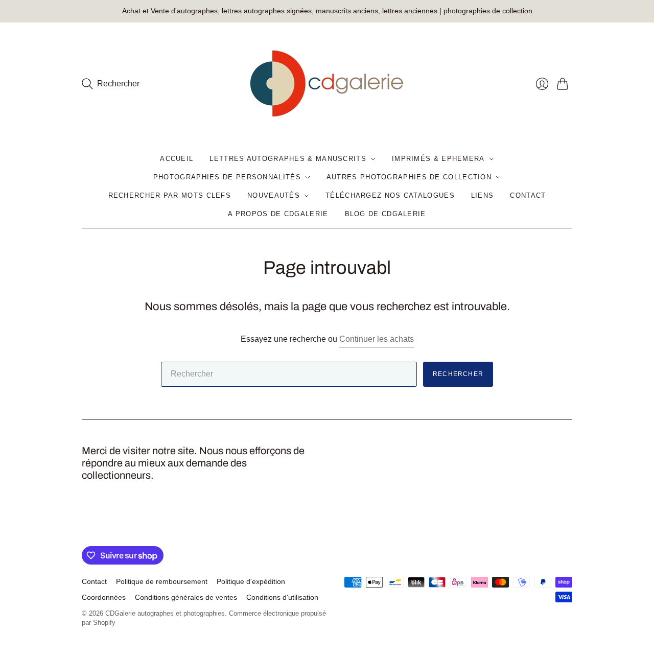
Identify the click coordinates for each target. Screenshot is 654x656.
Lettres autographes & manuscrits (287, 158)
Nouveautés (273, 195)
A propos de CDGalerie (278, 214)
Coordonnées (104, 597)
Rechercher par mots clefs (169, 195)
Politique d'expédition (251, 581)
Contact (528, 195)
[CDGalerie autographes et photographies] (327, 84)
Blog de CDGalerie (385, 214)
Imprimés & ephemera (438, 158)
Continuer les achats (376, 339)
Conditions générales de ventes (186, 597)
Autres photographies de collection (409, 177)
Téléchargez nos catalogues (390, 195)
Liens (482, 195)
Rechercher (458, 374)
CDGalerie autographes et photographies (165, 613)
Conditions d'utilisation (282, 597)
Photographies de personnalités (227, 177)
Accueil (176, 158)
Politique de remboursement (161, 581)
